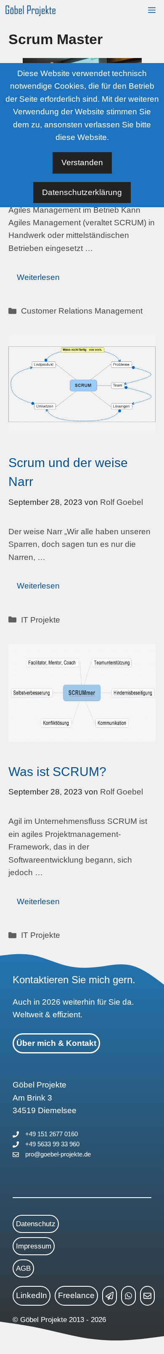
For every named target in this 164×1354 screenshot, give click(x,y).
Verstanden (82, 162)
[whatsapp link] (128, 1295)
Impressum (33, 1246)
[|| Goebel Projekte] (30, 10)
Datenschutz (36, 1224)
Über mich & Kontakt (56, 1043)
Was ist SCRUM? (57, 772)
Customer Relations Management (82, 310)
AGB (23, 1268)
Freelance (76, 1295)
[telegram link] (109, 1295)
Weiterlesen (38, 277)
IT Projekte (40, 619)
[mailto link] (147, 1295)
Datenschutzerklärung (82, 192)
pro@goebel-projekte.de (58, 1154)
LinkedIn (31, 1295)
